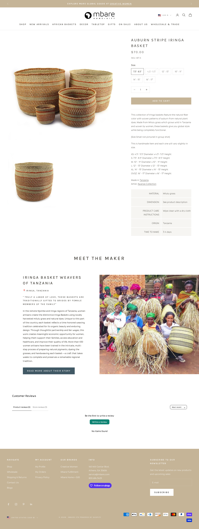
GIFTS (112, 24)
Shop (9, 466)
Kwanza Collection (147, 183)
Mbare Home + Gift (70, 477)
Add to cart (161, 101)
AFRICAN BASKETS (64, 24)
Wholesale (12, 471)
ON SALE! (125, 24)
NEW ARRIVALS (39, 24)
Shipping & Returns (17, 477)
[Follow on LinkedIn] (31, 504)
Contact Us (13, 482)
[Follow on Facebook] (8, 504)
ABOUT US (141, 24)
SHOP (22, 24)
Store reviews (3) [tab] (40, 407)
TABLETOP (98, 24)
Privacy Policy (42, 477)
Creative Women (69, 466)
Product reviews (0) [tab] (21, 407)
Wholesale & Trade (165, 24)
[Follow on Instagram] (16, 504)
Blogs (10, 487)
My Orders (40, 471)
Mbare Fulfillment (70, 471)
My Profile (40, 466)
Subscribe (161, 492)
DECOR (84, 24)
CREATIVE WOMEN (121, 3)
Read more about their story (49, 370)
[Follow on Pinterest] (23, 504)
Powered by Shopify (90, 517)
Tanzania (144, 180)
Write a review (99, 421)
